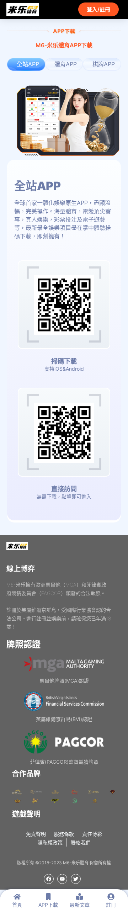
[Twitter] (76, 879)
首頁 (17, 905)
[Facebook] (49, 879)
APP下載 (48, 905)
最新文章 (80, 905)
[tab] (26, 64)
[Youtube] (62, 879)
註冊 (111, 905)
